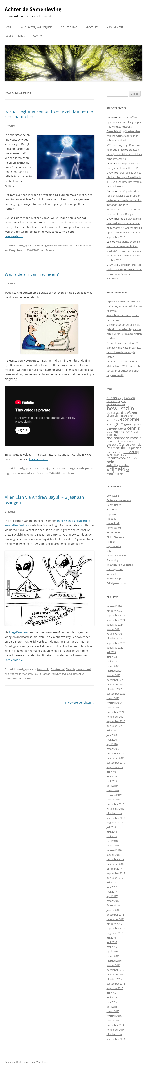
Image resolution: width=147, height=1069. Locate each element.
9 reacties (10, 283)
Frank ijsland (114, 131)
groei (122, 428)
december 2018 (115, 804)
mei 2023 (112, 661)
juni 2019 (112, 776)
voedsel (124, 465)
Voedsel (111, 574)
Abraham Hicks (26, 473)
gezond (137, 424)
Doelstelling (69, 27)
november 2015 (115, 974)
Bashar (78, 245)
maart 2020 (113, 749)
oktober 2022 (114, 689)
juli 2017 (111, 882)
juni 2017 (112, 887)
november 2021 (115, 716)
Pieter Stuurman (116, 537)
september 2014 (116, 1039)
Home (8, 27)
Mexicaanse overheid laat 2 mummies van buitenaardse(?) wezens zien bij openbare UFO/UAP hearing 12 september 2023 (124, 228)
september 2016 (116, 928)
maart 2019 (113, 790)
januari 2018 (113, 854)
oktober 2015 (114, 979)
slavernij (131, 451)
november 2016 (115, 919)
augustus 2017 (115, 877)
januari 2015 (113, 1020)
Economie (112, 509)
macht (117, 434)
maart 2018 (113, 845)
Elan (67, 674)
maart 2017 (113, 901)
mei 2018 (112, 836)
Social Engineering (117, 555)
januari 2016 (113, 965)
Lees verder (14, 236)
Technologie (113, 560)
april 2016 (112, 951)
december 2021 (115, 712)
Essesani (76, 674)
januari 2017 (113, 910)
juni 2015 (112, 997)
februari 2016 (114, 960)
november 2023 (115, 633)
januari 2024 (113, 629)
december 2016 (115, 914)
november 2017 (115, 864)
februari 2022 (114, 703)
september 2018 (116, 818)
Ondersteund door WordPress (32, 1062)
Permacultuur (118, 447)
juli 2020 (111, 730)
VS (127, 470)
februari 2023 (114, 670)
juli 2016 (111, 937)
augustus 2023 (115, 647)
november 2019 (115, 758)
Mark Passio (127, 441)
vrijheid (116, 469)
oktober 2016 (114, 924)
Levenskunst (58, 468)
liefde (136, 432)
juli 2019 (111, 772)
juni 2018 (112, 831)
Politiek (111, 541)
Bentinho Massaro (116, 404)
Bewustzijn (43, 468)
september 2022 (116, 693)
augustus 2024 (115, 624)
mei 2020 (112, 739)
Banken (129, 398)
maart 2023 (113, 666)
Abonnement (115, 27)
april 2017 (112, 896)
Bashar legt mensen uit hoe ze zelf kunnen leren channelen (49, 113)
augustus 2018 (115, 822)
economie (129, 419)
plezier (136, 448)
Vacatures (92, 27)
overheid (135, 444)
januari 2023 (113, 675)
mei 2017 (112, 891)
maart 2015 (113, 1011)
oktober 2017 (114, 868)
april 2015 (112, 1006)
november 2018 (115, 808)
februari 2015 (114, 1016)
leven (128, 432)
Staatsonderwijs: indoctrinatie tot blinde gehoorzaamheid (123, 135)
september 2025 (116, 615)
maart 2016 (113, 956)
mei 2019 (112, 781)
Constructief (58, 669)
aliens (112, 397)
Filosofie (70, 669)
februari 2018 (114, 850)
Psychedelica (114, 546)
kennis (133, 428)
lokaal (110, 435)
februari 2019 (114, 795)
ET (108, 424)
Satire (110, 551)
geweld (128, 424)
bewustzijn (120, 408)
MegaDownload (18, 632)
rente (120, 452)
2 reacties (10, 126)
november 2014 (115, 1029)
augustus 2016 (115, 933)
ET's (112, 424)
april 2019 (112, 785)
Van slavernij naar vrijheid (36, 27)
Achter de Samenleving (33, 9)
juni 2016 (112, 942)
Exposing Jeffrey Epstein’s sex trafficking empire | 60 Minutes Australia (124, 122)
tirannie (124, 455)
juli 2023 (111, 652)
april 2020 (112, 744)
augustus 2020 (115, 726)
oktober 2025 (114, 610)
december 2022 (115, 680)
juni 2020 (112, 735)
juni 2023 (112, 657)
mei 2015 (112, 1002)
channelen (113, 415)
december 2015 (115, 970)
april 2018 (112, 841)
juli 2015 (111, 993)
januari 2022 (113, 707)
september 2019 (116, 762)
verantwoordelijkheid (122, 460)
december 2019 (115, 753)
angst (120, 398)
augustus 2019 (115, 767)
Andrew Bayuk (32, 674)
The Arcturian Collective (120, 564)
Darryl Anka (15, 250)
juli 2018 (111, 827)
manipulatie (113, 441)
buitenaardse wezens (122, 412)
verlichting (112, 465)
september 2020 (116, 721)
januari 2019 (113, 799)
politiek (111, 452)
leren (109, 432)
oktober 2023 (114, 638)
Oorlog (124, 444)
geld (118, 423)
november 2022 (115, 684)
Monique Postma (116, 209)
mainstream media (124, 438)
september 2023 (116, 643)
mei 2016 (112, 947)
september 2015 (116, 983)
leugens (118, 431)
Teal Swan (113, 455)
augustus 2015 (115, 988)
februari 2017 (114, 905)
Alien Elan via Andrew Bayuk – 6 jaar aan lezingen (44, 499)
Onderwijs (112, 444)
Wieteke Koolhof (115, 473)
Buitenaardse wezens (119, 500)
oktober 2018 (114, 813)
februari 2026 (114, 606)
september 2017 (116, 873)
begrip (122, 401)
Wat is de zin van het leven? (32, 274)
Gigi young (113, 428)
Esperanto (112, 514)
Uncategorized (45, 245)
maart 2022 (113, 698)
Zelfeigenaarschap (76, 468)
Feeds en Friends (15, 35)
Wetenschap (114, 578)
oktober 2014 (114, 1034)
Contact (38, 35)
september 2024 (116, 620)
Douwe (50, 250)
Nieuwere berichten (79, 702)
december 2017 (115, 859)
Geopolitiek (113, 523)
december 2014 (115, 1025)
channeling (127, 415)
